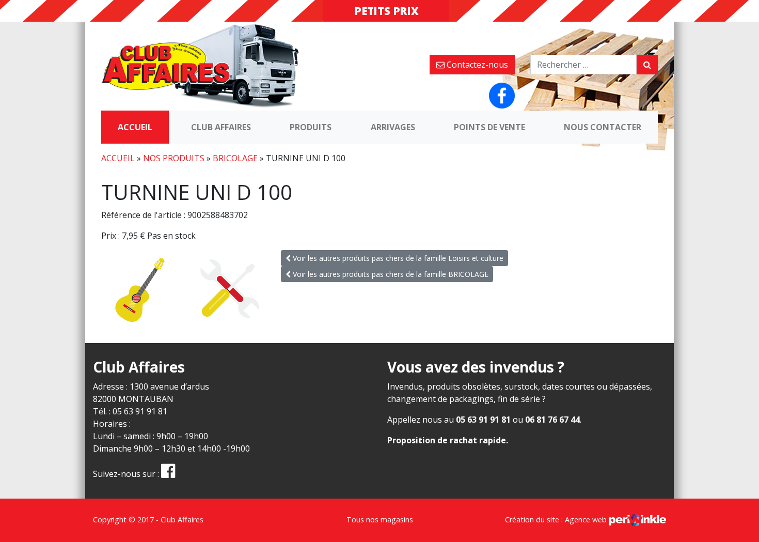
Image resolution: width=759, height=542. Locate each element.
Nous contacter (602, 127)
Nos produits (173, 158)
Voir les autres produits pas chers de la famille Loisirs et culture (397, 258)
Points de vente (489, 127)
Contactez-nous (476, 64)
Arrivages (393, 127)
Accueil (135, 127)
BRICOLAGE (235, 158)
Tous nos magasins (379, 519)
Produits (310, 127)
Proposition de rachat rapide (446, 440)
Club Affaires (221, 127)
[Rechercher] (647, 64)
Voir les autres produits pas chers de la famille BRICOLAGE (389, 274)
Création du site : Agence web (557, 519)
